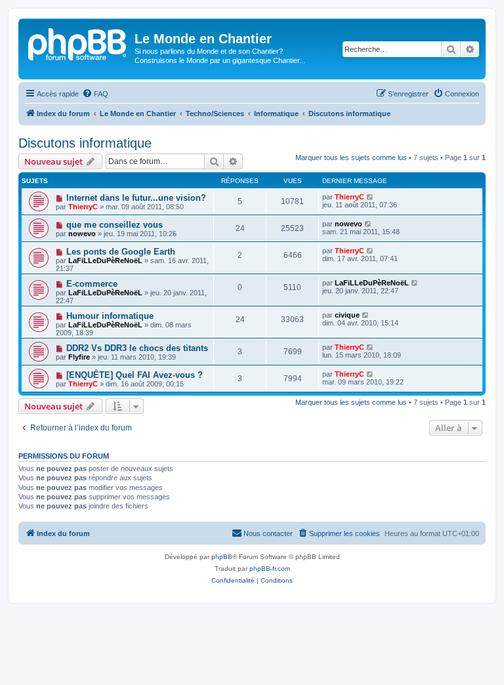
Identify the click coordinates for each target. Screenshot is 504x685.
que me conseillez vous (114, 225)
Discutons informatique (85, 143)
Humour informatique (110, 316)
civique (347, 315)
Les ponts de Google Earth (120, 252)
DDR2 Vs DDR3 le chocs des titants (137, 348)
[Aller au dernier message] (370, 197)
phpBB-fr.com (269, 568)
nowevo (82, 234)
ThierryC (83, 207)
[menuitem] (95, 94)
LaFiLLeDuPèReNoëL (105, 260)
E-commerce (91, 284)
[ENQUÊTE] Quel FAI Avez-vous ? (134, 375)
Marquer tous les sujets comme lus (351, 157)
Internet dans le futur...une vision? (136, 198)
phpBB (221, 556)
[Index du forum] (78, 43)
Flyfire (79, 357)
